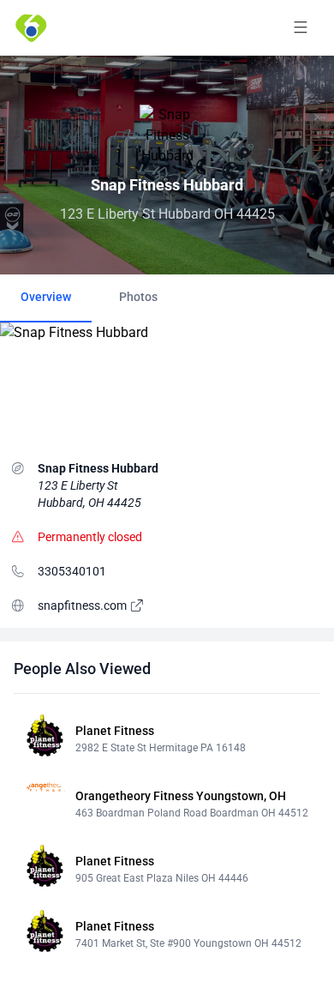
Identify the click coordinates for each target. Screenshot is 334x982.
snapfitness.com (83, 605)
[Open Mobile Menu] (300, 27)
